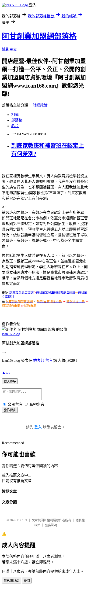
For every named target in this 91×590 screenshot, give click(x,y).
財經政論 (40, 105)
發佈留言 (10, 410)
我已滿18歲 (11, 581)
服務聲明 (51, 525)
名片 (15, 126)
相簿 (15, 115)
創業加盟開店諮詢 (21, 292)
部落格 (16, 120)
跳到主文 (9, 49)
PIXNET (22, 520)
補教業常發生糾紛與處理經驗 (55, 292)
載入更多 (10, 381)
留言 (49, 360)
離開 (27, 581)
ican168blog (11, 334)
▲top (6, 372)
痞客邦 (38, 360)
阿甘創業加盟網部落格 (39, 36)
